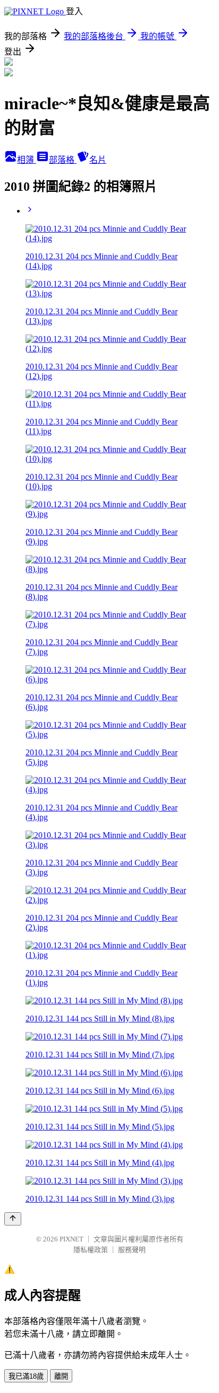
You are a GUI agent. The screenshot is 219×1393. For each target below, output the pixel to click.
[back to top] (12, 1219)
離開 (61, 1376)
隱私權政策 (90, 1250)
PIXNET (71, 1239)
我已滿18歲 (26, 1376)
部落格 (63, 159)
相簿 (26, 159)
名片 (97, 159)
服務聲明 (132, 1250)
